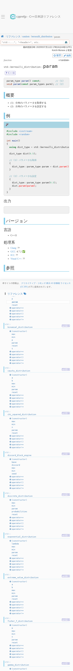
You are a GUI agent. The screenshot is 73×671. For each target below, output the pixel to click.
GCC (13, 251)
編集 (68, 55)
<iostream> (25, 131)
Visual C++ (16, 258)
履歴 (58, 55)
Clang (13, 248)
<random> (24, 134)
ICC (12, 255)
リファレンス (15, 293)
